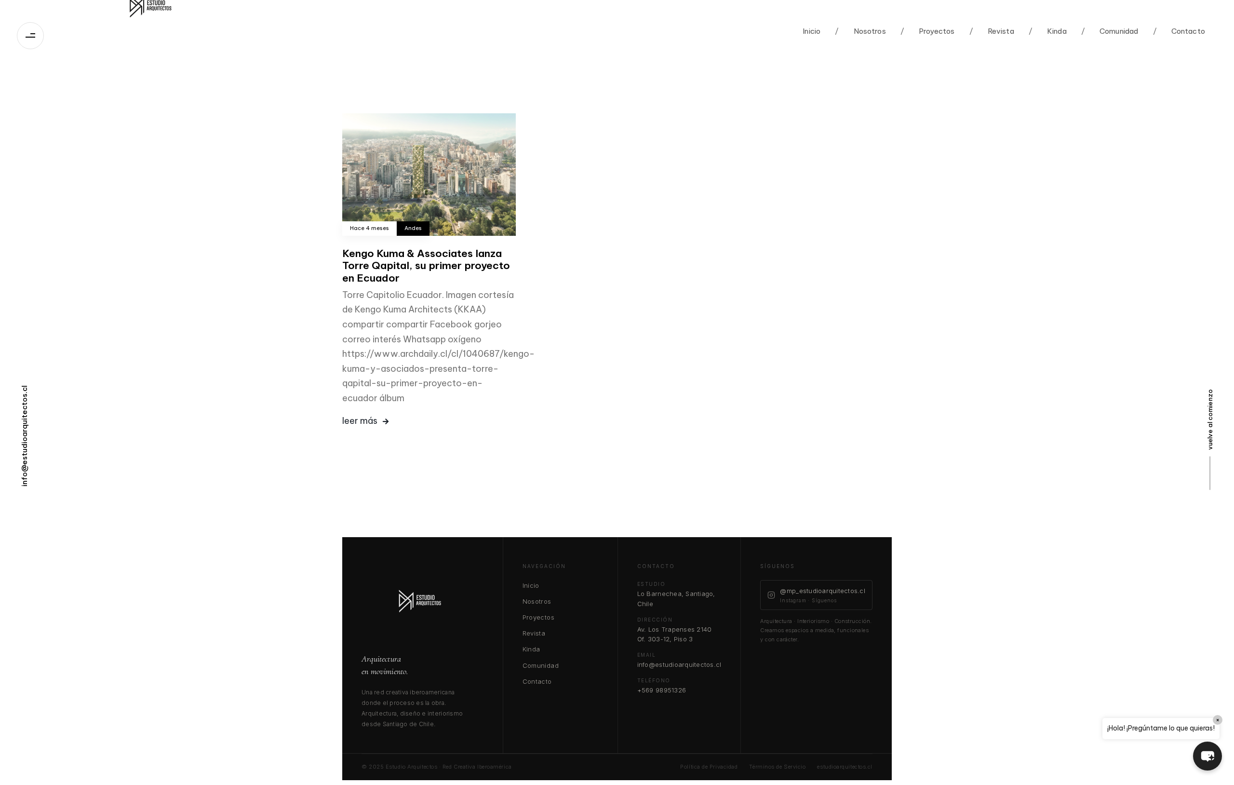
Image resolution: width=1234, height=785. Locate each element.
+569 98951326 (661, 690)
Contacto (1179, 31)
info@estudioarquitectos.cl (679, 664)
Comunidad (1110, 31)
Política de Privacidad (709, 766)
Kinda (1048, 31)
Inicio (811, 31)
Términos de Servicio (777, 766)
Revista (991, 31)
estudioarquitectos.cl (844, 766)
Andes (413, 228)
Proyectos (927, 31)
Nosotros (860, 31)
